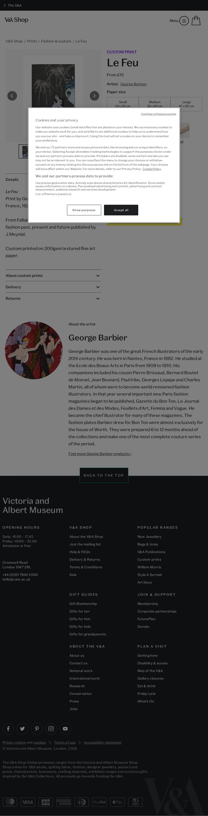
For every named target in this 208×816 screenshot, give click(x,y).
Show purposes (83, 210)
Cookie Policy (152, 168)
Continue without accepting (158, 113)
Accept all (121, 210)
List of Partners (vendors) (53, 193)
